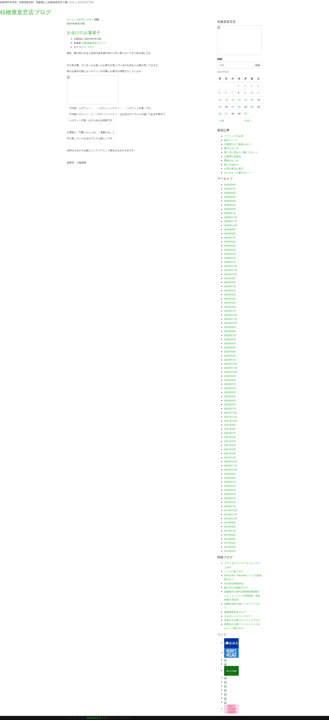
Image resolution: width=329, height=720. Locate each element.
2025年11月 (230, 221)
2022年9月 (230, 376)
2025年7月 (230, 237)
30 (245, 113)
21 (232, 106)
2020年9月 (230, 473)
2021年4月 (230, 445)
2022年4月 (230, 396)
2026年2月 (230, 209)
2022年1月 (230, 408)
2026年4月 (230, 200)
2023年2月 (230, 355)
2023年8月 (230, 331)
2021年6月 (230, 437)
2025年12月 (230, 217)
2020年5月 (230, 490)
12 (220, 99)
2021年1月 (230, 457)
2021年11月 (230, 416)
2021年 (81, 19)
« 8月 (221, 120)
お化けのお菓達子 (83, 32)
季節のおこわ (231, 160)
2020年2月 (230, 502)
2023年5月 (230, 343)
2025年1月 (230, 261)
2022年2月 (230, 404)
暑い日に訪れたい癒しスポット (241, 152)
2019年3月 (230, 547)
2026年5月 (230, 196)
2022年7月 (230, 384)
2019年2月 (230, 551)
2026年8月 (230, 184)
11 (258, 92)
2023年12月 (230, 315)
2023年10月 (230, 323)
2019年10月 (230, 518)
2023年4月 (230, 347)
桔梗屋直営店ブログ (235, 612)
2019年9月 (230, 522)
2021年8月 (230, 428)
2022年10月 (230, 372)
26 (220, 113)
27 (226, 113)
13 (226, 99)
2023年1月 (230, 359)
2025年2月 (230, 258)
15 (239, 99)
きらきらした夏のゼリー (237, 172)
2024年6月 (230, 290)
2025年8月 (230, 233)
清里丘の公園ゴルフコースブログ (242, 620)
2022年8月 (230, 380)
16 (245, 99)
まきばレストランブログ (237, 616)
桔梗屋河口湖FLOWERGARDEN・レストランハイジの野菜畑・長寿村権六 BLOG (242, 595)
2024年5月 (230, 294)
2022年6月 (230, 388)
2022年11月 (230, 367)
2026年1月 (230, 213)
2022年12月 (230, 363)
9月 (89, 19)
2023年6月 (230, 339)
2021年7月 (230, 433)
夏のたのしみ (231, 148)
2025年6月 (230, 241)
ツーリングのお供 (233, 136)
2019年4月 (230, 542)
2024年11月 (230, 270)
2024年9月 (230, 278)
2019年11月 (230, 514)
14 (232, 99)
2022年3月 (230, 400)
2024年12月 (230, 266)
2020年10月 (230, 469)
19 (220, 106)
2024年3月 (230, 302)
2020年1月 (230, 506)
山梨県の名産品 (232, 156)
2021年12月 (230, 412)
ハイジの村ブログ (233, 571)
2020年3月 (230, 498)
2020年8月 (230, 477)
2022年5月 (230, 392)
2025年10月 (230, 225)
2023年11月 (230, 319)
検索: (220, 59)
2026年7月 (230, 188)
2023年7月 (230, 335)
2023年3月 (230, 351)
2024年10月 (230, 274)
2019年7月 (230, 530)
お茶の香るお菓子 (233, 168)
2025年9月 (230, 229)
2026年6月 (230, 192)
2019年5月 (230, 539)
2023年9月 (230, 327)
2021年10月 (230, 420)
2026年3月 (230, 205)
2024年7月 (230, 286)
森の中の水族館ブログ (236, 587)
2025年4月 (230, 249)
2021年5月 (230, 441)
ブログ (90, 47)
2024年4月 (230, 298)
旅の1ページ (230, 140)
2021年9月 (230, 424)
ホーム (70, 19)
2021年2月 (230, 453)
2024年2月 (230, 306)
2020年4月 (230, 494)
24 (252, 106)
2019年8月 (230, 526)
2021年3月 (230, 449)
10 (252, 92)
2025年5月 (230, 245)
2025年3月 (230, 253)
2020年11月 (230, 465)
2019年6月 (230, 534)
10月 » (248, 120)
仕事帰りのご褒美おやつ (237, 144)
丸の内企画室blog (233, 583)
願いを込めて (231, 164)
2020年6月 (230, 485)
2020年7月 (230, 481)
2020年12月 (230, 461)
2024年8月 (230, 282)
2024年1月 (230, 310)
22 (239, 106)
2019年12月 (230, 510)
